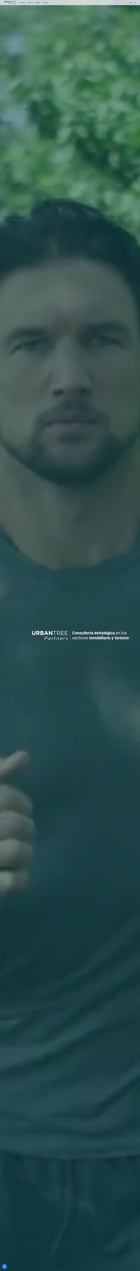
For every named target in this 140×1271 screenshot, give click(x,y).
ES (130, 2)
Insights (37, 2)
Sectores (30, 2)
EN (135, 2)
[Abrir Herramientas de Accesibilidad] (4, 1266)
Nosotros (45, 2)
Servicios (22, 2)
